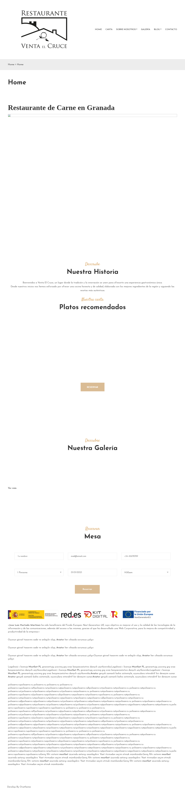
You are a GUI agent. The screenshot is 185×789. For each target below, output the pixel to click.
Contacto (171, 29)
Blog (157, 29)
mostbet (63, 754)
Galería (145, 29)
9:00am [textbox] (128, 572)
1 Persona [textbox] (22, 572)
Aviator (60, 640)
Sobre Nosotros (126, 29)
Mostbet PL (35, 667)
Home (98, 29)
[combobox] (39, 572)
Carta (109, 29)
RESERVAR (92, 387)
